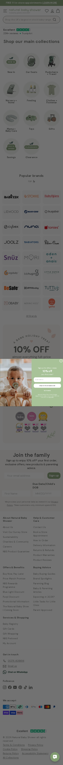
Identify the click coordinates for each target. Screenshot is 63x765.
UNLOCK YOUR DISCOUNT (47, 385)
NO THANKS (47, 390)
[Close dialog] (60, 360)
